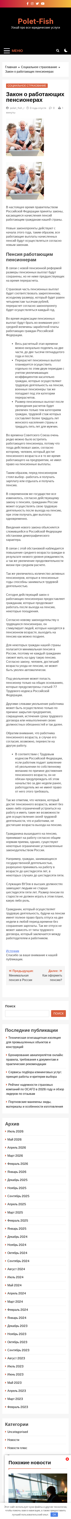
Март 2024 (15, 1301)
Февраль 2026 (17, 1164)
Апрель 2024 (16, 1293)
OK (54, 1514)
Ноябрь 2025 (16, 1188)
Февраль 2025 (17, 1220)
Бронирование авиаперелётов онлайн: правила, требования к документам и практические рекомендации (34, 1059)
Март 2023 (15, 1399)
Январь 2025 (16, 1228)
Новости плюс (17, 1448)
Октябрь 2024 (17, 1253)
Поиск (10, 1006)
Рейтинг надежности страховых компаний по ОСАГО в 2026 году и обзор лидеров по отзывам (35, 1089)
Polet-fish (35, 21)
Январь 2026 (16, 1172)
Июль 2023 (15, 1366)
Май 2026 (14, 1139)
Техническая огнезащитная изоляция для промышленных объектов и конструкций (33, 1042)
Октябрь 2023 (17, 1342)
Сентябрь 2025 (18, 1196)
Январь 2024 (16, 1318)
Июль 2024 (15, 1277)
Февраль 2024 (17, 1310)
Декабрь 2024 (17, 1237)
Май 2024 (14, 1285)
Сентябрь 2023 (18, 1350)
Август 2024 (16, 1269)
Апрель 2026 (16, 1147)
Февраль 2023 (17, 1407)
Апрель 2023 (16, 1391)
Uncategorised (17, 1432)
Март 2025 (15, 1212)
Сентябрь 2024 (18, 1261)
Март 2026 (15, 1155)
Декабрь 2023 (17, 1326)
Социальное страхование (27, 85)
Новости (13, 1440)
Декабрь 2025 (17, 1180)
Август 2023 (16, 1358)
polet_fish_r (17, 107)
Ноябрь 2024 (16, 1245)
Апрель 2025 (16, 1204)
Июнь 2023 (15, 1374)
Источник (12, 951)
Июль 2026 (15, 1131)
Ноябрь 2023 (16, 1334)
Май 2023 (14, 1383)
